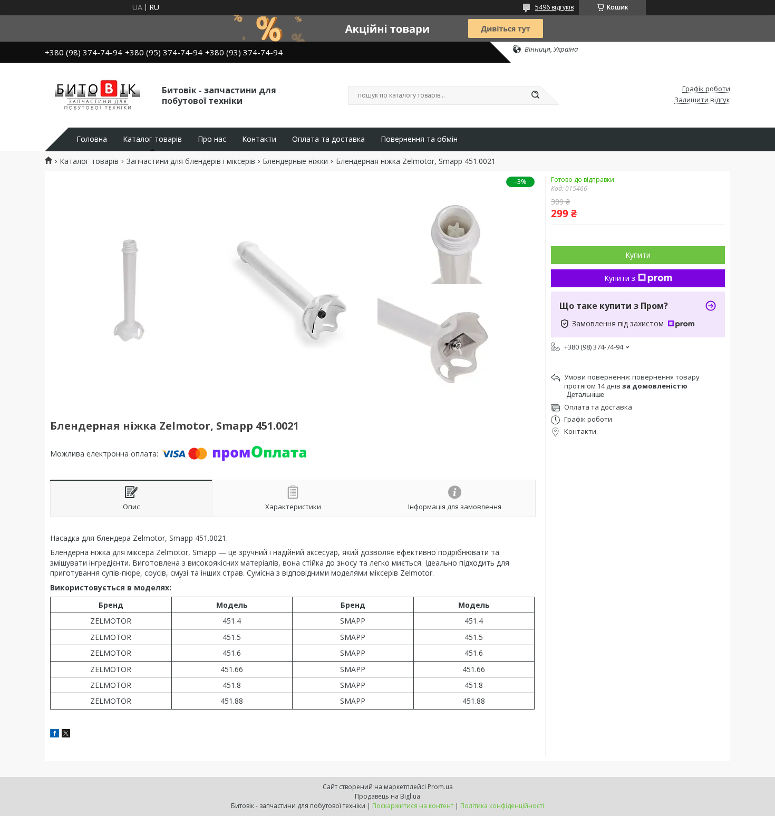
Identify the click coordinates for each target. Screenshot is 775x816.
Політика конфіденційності (502, 805)
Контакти (259, 139)
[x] (66, 735)
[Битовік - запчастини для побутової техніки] (98, 94)
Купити (638, 255)
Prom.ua (440, 786)
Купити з (619, 278)
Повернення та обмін (419, 139)
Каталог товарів (152, 139)
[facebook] (54, 735)
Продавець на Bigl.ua (387, 796)
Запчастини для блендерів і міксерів (191, 161)
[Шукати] (535, 95)
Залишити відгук (702, 100)
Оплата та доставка (328, 139)
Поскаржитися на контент (412, 805)
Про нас (212, 139)
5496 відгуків (554, 7)
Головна (91, 139)
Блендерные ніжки (295, 161)
